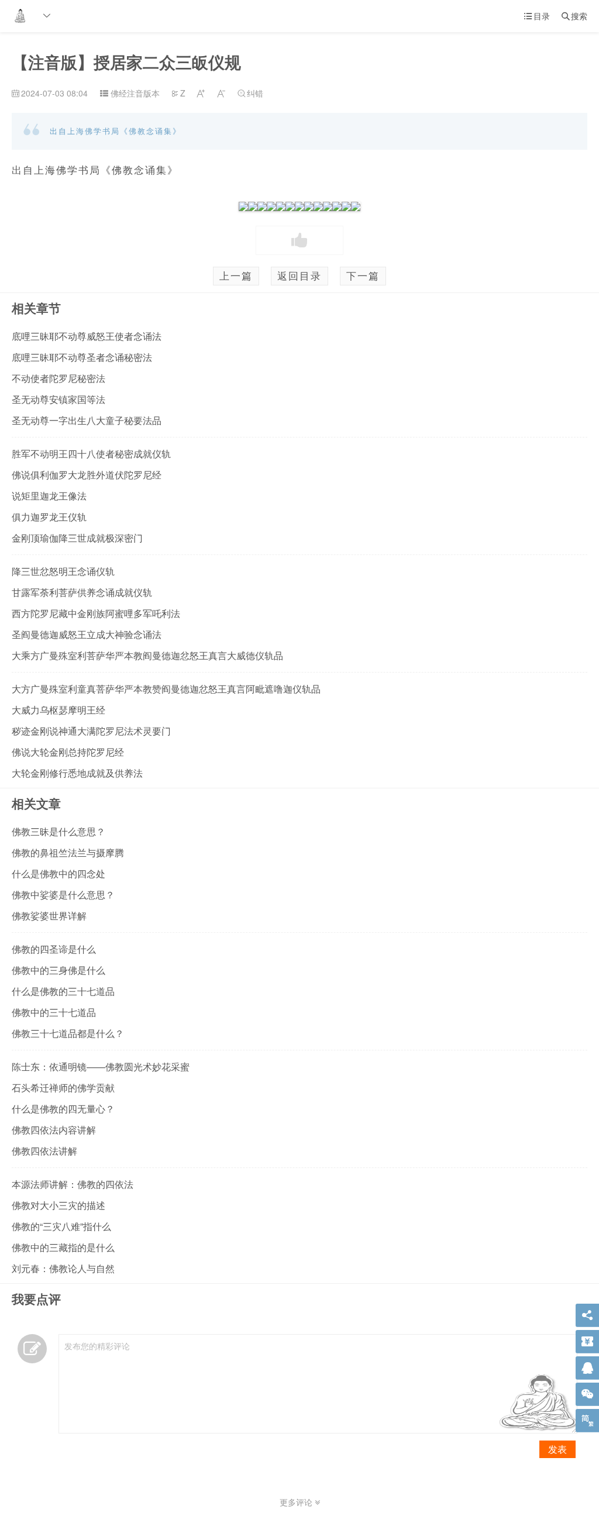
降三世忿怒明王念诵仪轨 (63, 571)
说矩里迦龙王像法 (49, 495)
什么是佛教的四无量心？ (63, 1108)
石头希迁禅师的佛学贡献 (63, 1087)
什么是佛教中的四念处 (58, 873)
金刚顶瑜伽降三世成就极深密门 (77, 538)
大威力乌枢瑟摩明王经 (58, 709)
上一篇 (236, 275)
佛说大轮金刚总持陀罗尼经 (68, 752)
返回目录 (299, 275)
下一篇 (363, 275)
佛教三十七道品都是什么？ (68, 1033)
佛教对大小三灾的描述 (58, 1205)
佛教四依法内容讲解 (54, 1129)
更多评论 (297, 1502)
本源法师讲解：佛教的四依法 (72, 1184)
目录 (537, 16)
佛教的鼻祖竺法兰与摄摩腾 (68, 852)
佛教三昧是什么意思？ (58, 831)
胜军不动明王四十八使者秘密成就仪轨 (91, 453)
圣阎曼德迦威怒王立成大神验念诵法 (86, 634)
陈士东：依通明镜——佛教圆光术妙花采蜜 (101, 1066)
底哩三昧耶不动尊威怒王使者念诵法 (86, 336)
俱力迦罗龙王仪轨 (49, 516)
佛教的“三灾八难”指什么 (61, 1226)
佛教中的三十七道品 (54, 1012)
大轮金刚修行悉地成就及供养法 (77, 773)
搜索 (574, 16)
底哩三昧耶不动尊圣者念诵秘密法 (82, 357)
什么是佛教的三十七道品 (63, 991)
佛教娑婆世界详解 (49, 915)
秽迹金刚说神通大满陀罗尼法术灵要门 (91, 731)
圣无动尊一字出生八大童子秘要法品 (86, 420)
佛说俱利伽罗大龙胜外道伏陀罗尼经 (86, 474)
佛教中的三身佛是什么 (58, 970)
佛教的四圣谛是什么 (54, 949)
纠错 (250, 93)
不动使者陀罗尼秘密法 (58, 378)
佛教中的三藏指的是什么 (63, 1247)
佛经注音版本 (135, 93)
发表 (557, 1449)
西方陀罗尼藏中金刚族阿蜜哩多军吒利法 (96, 613)
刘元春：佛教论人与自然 (63, 1268)
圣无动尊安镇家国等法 (58, 399)
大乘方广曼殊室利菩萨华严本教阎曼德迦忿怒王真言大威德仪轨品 (147, 655)
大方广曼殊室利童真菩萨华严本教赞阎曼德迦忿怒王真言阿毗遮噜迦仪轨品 (166, 688)
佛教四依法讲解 (44, 1150)
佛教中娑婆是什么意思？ (63, 894)
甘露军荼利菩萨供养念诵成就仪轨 (82, 592)
